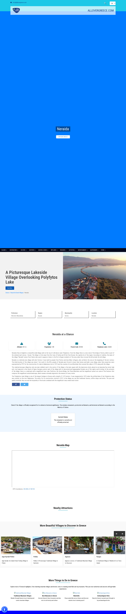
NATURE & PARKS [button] (42, 250)
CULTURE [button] (23, 250)
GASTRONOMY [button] (93, 250)
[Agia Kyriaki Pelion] (16, 545)
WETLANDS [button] (54, 250)
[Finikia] (47, 545)
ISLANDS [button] (3, 250)
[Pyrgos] (110, 545)
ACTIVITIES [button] (71, 250)
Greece (7, 293)
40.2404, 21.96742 (29, 489)
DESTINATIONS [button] (13, 250)
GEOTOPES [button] (32, 250)
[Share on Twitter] (24, 384)
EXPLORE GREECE (63, 137)
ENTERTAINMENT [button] (82, 250)
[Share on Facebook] (16, 384)
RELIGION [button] (62, 250)
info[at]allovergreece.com (19, 2)
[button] (117, 534)
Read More (9, 288)
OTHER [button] (103, 250)
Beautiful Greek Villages (17, 293)
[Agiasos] (79, 545)
